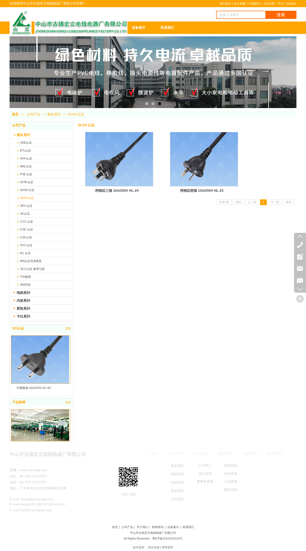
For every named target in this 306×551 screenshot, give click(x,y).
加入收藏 (240, 3)
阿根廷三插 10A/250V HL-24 (117, 190)
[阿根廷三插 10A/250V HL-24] (119, 159)
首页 (15, 114)
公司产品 (33, 114)
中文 (281, 3)
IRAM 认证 (76, 114)
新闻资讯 (158, 527)
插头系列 (54, 114)
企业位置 (269, 3)
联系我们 (188, 527)
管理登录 (167, 547)
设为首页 (225, 3)
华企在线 (153, 547)
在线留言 (254, 3)
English (291, 3)
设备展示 (173, 527)
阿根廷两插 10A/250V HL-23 (202, 190)
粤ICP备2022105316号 (167, 538)
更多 (68, 328)
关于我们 (142, 527)
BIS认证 (18, 328)
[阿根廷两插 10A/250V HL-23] (204, 159)
